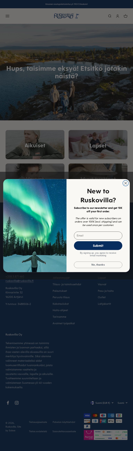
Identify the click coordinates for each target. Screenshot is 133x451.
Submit (98, 245)
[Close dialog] (125, 183)
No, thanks (98, 264)
